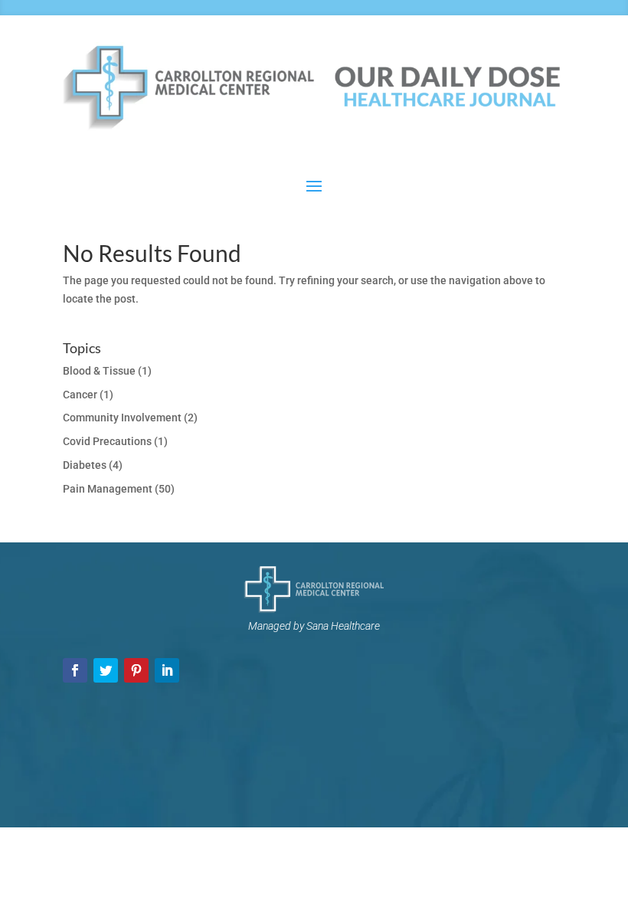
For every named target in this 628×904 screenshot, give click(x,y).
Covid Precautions (107, 441)
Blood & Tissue (99, 371)
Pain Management (107, 489)
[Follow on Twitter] (105, 670)
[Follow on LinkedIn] (167, 670)
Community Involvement (122, 417)
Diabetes (84, 465)
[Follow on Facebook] (75, 670)
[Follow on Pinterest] (136, 670)
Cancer (80, 394)
